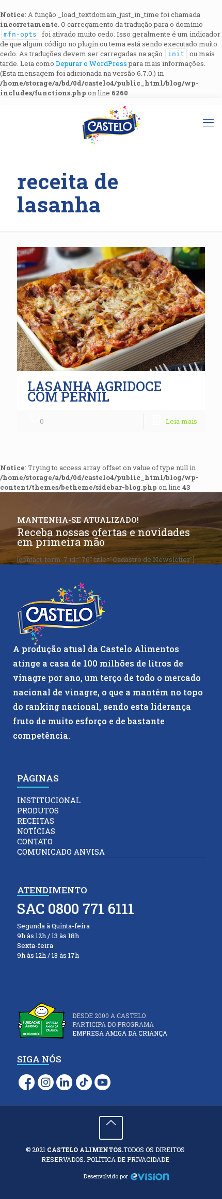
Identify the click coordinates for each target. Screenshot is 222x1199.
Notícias (36, 831)
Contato (35, 841)
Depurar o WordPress (91, 63)
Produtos (38, 810)
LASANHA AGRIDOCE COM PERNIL (94, 391)
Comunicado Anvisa (61, 852)
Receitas (35, 821)
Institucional (49, 800)
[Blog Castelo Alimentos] (111, 126)
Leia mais (181, 421)
